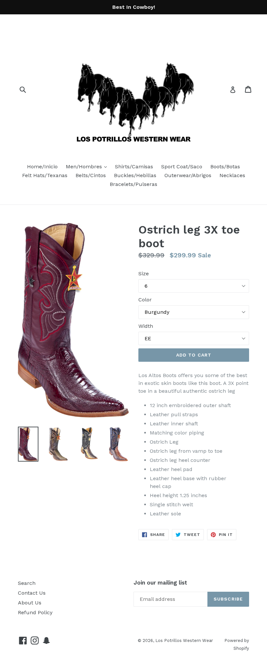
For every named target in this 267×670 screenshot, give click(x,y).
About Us (29, 603)
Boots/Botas (225, 166)
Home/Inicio (42, 166)
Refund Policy (35, 612)
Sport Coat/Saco (181, 166)
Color (145, 300)
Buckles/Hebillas (135, 175)
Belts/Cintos (91, 175)
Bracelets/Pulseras (133, 184)
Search (26, 583)
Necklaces (232, 175)
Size (143, 273)
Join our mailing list (160, 582)
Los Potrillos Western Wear (184, 640)
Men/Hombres (88, 166)
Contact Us (32, 593)
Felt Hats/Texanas (44, 175)
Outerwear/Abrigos (187, 175)
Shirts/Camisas (134, 166)
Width (145, 326)
